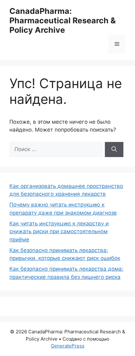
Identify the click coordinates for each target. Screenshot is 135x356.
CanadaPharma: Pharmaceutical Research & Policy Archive (62, 20)
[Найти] (114, 149)
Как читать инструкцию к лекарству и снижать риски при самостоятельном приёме (59, 231)
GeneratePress (67, 346)
